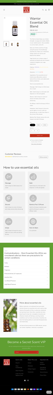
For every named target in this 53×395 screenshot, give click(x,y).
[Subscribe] (37, 352)
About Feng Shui (19, 370)
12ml (32, 125)
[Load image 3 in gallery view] (17, 44)
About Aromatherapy (19, 366)
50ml (38, 125)
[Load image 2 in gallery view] (12, 44)
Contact (29, 363)
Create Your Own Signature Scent (19, 374)
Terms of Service (44, 372)
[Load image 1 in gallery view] (6, 44)
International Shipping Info (43, 368)
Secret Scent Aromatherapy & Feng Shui (24, 391)
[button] (4, 9)
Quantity (32, 128)
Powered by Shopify (35, 391)
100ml (44, 125)
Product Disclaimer (42, 363)
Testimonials (31, 372)
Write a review (43, 157)
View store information (36, 144)
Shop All (18, 363)
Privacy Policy (43, 375)
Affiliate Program (32, 369)
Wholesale (30, 366)
